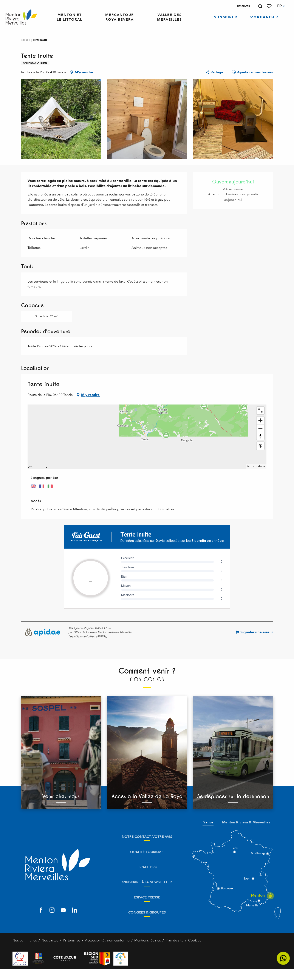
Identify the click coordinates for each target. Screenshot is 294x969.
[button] (260, 6)
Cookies (194, 940)
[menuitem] (21, 17)
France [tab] (208, 822)
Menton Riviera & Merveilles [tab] (246, 822)
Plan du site (174, 940)
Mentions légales (147, 940)
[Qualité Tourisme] (20, 958)
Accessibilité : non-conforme (107, 940)
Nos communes (24, 940)
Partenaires (71, 940)
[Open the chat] (283, 958)
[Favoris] (269, 6)
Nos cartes (50, 940)
